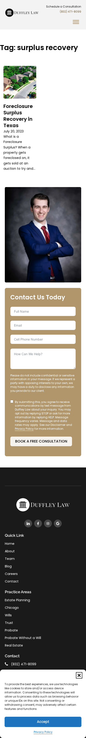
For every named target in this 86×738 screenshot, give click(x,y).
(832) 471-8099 (70, 11)
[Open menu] (76, 22)
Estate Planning (17, 600)
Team (10, 558)
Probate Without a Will (23, 638)
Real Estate (14, 645)
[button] (79, 675)
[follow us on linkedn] (28, 523)
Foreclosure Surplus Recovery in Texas (18, 116)
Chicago (12, 607)
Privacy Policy (43, 732)
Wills (8, 615)
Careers (11, 574)
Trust (9, 622)
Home (9, 543)
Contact (12, 581)
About (10, 551)
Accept (43, 721)
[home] (22, 16)
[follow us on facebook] (38, 523)
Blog (8, 566)
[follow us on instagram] (48, 523)
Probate (11, 630)
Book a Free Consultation (41, 441)
